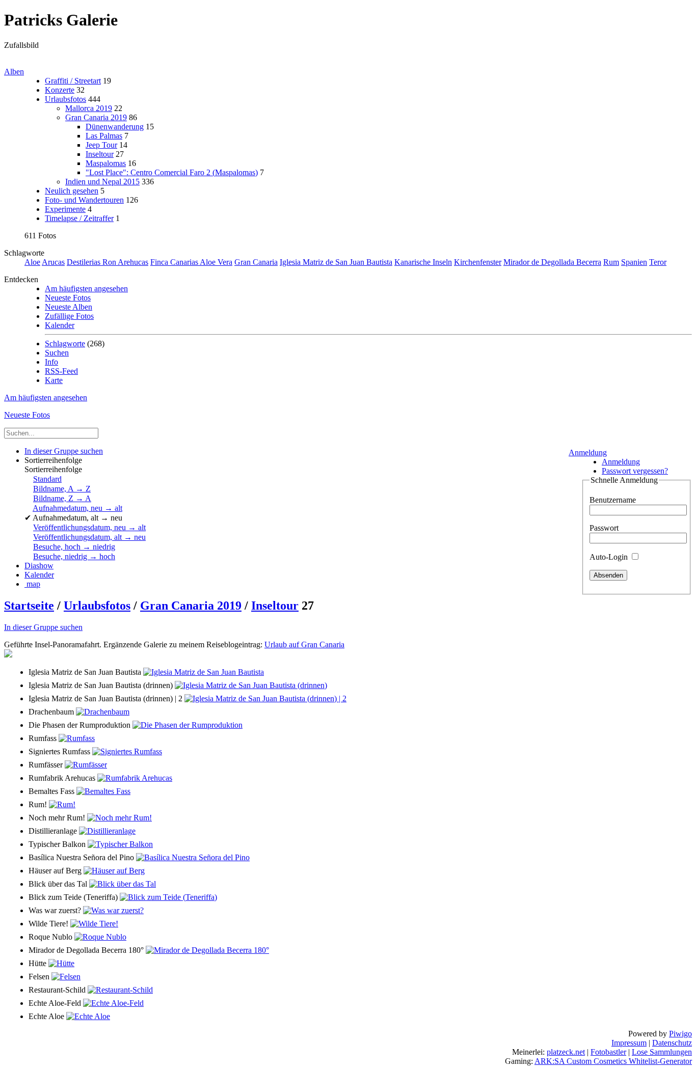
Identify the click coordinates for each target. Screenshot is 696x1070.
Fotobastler (608, 1052)
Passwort (604, 528)
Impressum (629, 1042)
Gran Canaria (256, 262)
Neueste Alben (68, 307)
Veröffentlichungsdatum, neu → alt (89, 527)
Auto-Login (610, 557)
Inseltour (100, 154)
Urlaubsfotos (65, 99)
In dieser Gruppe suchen (43, 627)
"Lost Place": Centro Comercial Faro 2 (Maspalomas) (172, 172)
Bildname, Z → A (62, 498)
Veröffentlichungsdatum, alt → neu (89, 537)
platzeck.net (566, 1052)
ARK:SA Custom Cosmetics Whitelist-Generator (613, 1061)
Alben (14, 71)
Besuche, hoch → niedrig (74, 546)
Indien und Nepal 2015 (102, 181)
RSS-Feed (61, 371)
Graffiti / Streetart (73, 80)
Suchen (57, 352)
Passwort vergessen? (635, 471)
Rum (611, 262)
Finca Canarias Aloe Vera (191, 262)
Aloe (32, 262)
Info (51, 362)
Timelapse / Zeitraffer (79, 218)
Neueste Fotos (68, 297)
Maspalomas (106, 163)
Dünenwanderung (115, 126)
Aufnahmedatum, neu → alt (77, 508)
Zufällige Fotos (69, 316)
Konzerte (59, 90)
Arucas (53, 262)
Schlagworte (65, 343)
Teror (657, 262)
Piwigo (680, 1033)
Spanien (634, 262)
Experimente (65, 209)
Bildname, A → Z (62, 488)
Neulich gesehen (71, 190)
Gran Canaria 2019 (96, 117)
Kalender (59, 325)
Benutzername (613, 500)
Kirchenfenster (477, 262)
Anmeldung (588, 452)
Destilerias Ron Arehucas (107, 262)
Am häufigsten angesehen (86, 288)
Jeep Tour (101, 145)
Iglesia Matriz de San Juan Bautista (336, 262)
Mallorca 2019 (88, 108)
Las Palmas (104, 135)
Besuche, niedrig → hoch (74, 556)
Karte (54, 380)
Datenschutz (672, 1042)
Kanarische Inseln (423, 262)
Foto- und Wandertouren (84, 200)
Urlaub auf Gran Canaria (304, 644)
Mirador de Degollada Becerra (552, 262)
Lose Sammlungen (662, 1052)
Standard (47, 479)
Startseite (29, 605)
